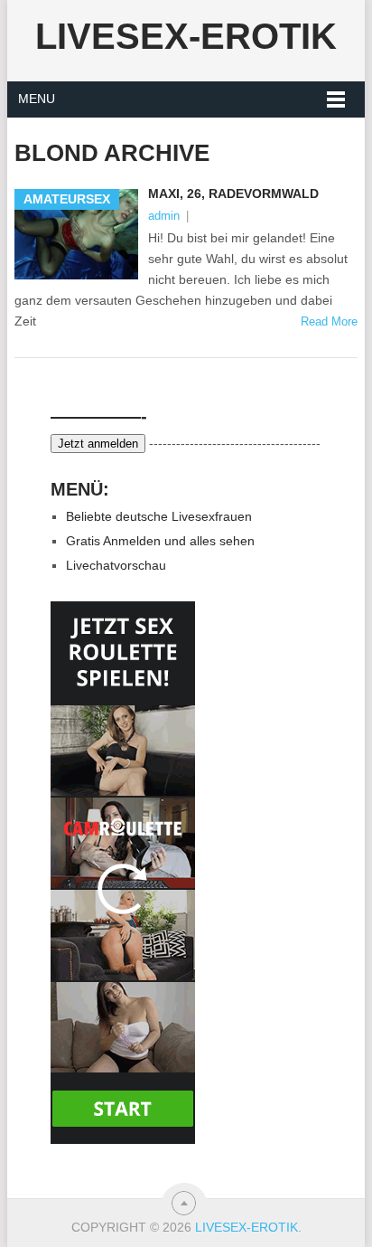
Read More (329, 321)
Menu (36, 98)
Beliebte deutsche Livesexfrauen (159, 516)
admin (164, 215)
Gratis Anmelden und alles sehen (160, 541)
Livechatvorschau (116, 565)
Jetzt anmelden (98, 443)
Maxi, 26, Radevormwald (233, 193)
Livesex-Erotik (186, 36)
